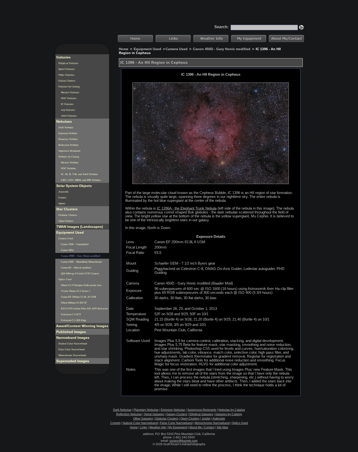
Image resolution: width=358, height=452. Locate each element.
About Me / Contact (201, 427)
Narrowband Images (72, 338)
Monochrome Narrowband (72, 355)
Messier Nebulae (69, 162)
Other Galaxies (66, 74)
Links (143, 427)
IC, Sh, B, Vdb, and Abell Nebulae (79, 174)
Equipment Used (147, 49)
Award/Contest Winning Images (81, 326)
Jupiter (62, 203)
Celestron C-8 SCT (70, 314)
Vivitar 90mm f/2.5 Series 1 (75, 291)
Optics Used (64, 279)
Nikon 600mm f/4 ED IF (73, 302)
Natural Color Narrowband (72, 343)
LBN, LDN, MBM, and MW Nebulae (80, 180)
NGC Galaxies (68, 98)
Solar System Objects (73, 186)
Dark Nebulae (65, 127)
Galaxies (63, 57)
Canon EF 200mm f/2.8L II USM (78, 296)
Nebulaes (63, 121)
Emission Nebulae (67, 133)
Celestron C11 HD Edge (73, 320)
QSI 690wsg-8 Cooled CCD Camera (79, 273)
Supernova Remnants (69, 150)
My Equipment (177, 427)
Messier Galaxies (69, 92)
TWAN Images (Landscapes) (79, 227)
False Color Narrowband (71, 349)
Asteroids (63, 191)
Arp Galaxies (67, 109)
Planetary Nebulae (68, 139)
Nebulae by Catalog (68, 156)
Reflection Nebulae (68, 145)
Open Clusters (65, 220)
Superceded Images (72, 361)
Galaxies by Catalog (69, 86)
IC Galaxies (67, 104)
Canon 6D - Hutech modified (75, 267)
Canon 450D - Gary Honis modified (221, 49)
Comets (62, 197)
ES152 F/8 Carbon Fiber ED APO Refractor (84, 308)
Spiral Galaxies (66, 69)
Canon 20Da (67, 250)
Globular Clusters (67, 215)
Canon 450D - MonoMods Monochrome (81, 261)
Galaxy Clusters (66, 80)
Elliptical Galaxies (68, 63)
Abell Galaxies (68, 115)
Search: (221, 27)
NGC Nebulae (68, 168)
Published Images (70, 332)
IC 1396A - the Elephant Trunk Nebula (187, 208)
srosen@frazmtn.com (184, 441)
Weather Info (157, 427)
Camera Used (177, 49)
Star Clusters (66, 209)
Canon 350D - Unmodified (74, 244)
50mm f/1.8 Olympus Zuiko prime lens (80, 285)
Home (123, 49)
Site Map (222, 427)
